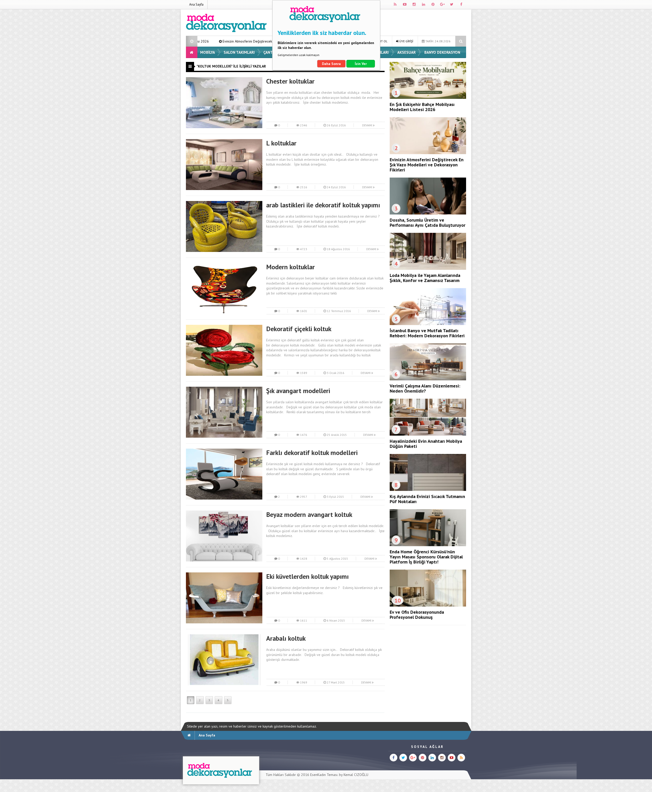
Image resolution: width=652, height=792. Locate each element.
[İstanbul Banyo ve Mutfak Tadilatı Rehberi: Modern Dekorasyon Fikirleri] (428, 323)
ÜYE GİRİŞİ (406, 41)
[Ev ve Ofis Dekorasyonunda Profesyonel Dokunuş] (428, 605)
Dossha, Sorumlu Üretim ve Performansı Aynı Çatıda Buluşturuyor (427, 222)
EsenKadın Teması (323, 774)
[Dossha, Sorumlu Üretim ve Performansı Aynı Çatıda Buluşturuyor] (428, 213)
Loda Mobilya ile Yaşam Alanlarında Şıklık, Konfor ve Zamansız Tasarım (425, 277)
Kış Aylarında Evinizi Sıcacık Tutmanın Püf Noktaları (427, 498)
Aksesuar (406, 52)
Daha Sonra (331, 63)
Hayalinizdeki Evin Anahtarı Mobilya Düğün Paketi (426, 443)
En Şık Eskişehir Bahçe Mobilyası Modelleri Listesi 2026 (422, 106)
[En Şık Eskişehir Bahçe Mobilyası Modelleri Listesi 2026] (428, 97)
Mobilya (207, 52)
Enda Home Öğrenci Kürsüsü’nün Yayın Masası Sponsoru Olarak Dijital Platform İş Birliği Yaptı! (426, 557)
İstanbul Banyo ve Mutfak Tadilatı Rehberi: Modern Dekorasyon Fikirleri (427, 333)
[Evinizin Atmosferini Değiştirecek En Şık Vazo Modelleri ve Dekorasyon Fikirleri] (428, 153)
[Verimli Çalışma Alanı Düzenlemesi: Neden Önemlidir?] (428, 379)
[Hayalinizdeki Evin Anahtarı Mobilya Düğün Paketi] (428, 434)
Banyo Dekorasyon (442, 52)
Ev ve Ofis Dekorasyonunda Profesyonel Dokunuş (417, 614)
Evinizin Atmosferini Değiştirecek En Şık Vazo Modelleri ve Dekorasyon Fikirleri (219, 41)
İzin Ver (361, 63)
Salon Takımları (239, 52)
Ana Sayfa (196, 4)
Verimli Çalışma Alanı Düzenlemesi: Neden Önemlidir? (425, 388)
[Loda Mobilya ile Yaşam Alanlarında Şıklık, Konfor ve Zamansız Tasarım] (428, 268)
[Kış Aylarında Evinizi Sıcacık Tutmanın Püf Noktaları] (428, 489)
